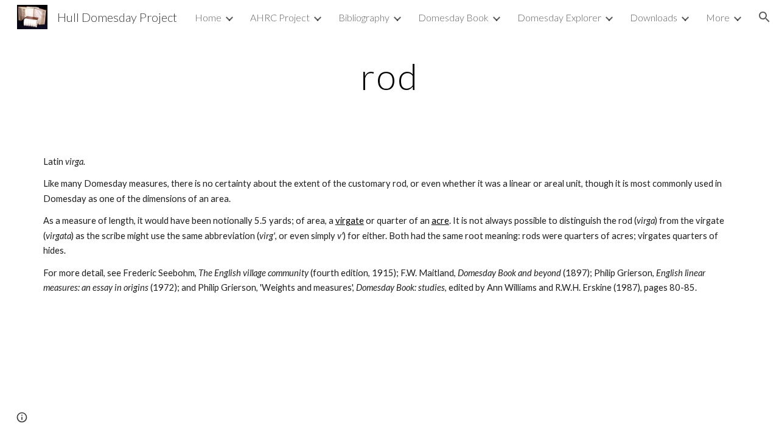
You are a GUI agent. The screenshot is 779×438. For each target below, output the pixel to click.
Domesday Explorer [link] (559, 17)
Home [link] (208, 17)
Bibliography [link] (364, 17)
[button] (764, 17)
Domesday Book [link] (453, 17)
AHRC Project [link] (280, 17)
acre (440, 220)
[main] (389, 76)
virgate (349, 220)
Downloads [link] (653, 17)
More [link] (718, 17)
